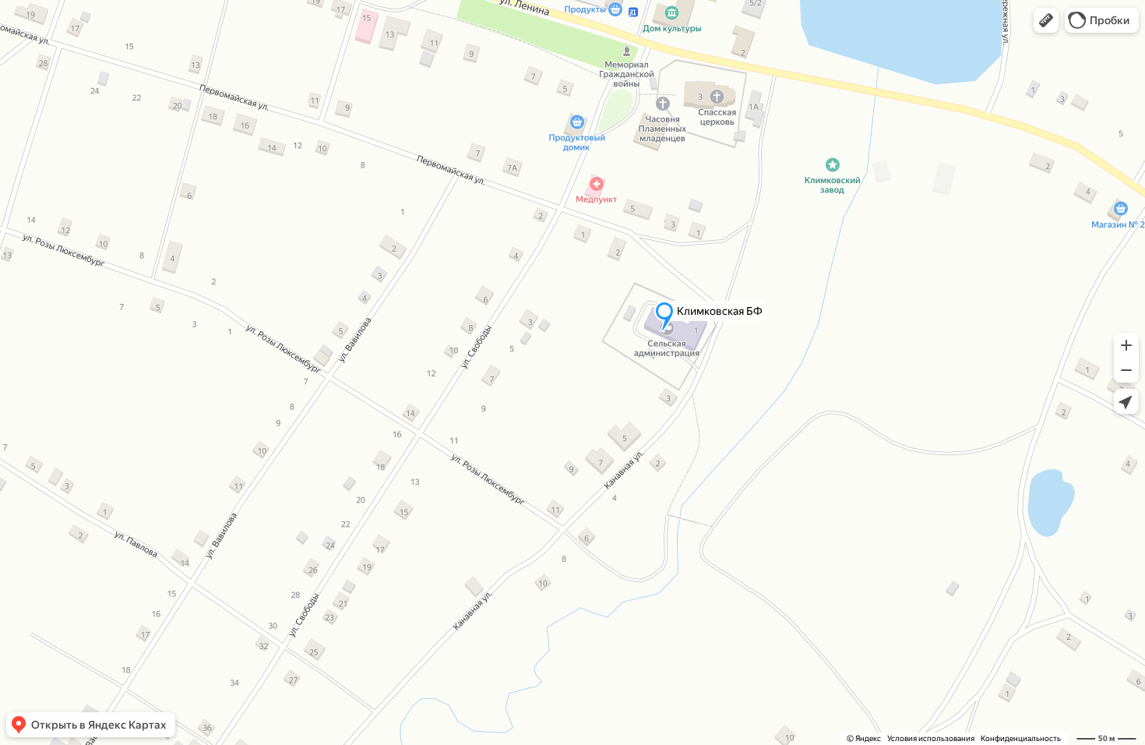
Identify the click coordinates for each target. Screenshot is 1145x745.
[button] (1046, 20)
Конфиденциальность (1021, 738)
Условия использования (930, 738)
